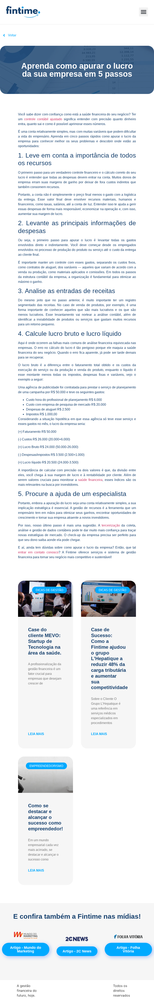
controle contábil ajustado (43, 119)
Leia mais (36, 734)
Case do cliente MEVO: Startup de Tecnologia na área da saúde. (44, 641)
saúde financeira (90, 480)
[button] (143, 11)
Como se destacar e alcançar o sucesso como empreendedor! (45, 817)
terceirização (111, 525)
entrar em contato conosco (38, 552)
